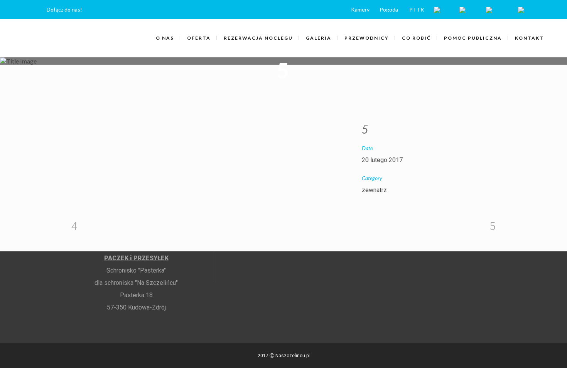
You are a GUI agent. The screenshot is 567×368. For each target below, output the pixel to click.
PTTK (416, 9)
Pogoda (389, 9)
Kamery (360, 9)
